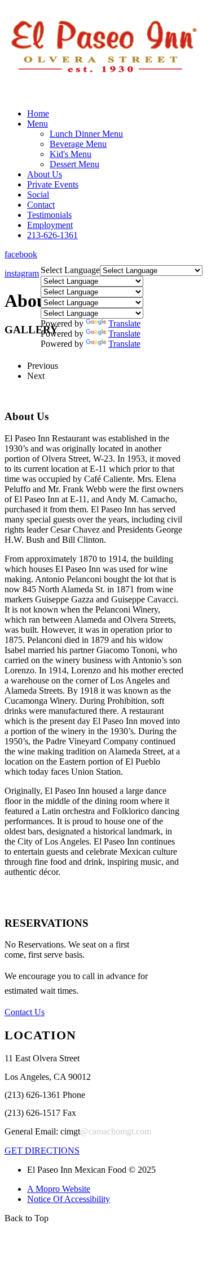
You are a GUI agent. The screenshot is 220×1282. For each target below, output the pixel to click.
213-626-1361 (52, 235)
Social (38, 194)
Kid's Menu (70, 154)
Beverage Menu (78, 144)
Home (38, 113)
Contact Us (25, 1012)
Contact (41, 204)
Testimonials (49, 215)
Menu (37, 123)
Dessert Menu (74, 164)
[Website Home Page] (103, 96)
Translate (124, 323)
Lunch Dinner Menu (86, 134)
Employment (50, 225)
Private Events (52, 184)
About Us (44, 174)
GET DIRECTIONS (42, 1150)
